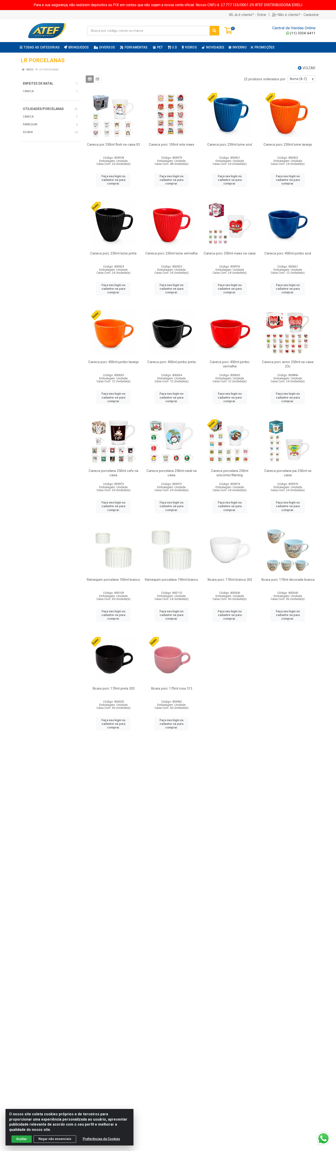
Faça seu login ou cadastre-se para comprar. (113, 179)
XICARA (28, 132)
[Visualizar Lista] (97, 79)
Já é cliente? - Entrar (250, 14)
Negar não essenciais (54, 1139)
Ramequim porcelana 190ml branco (171, 580)
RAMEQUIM (30, 124)
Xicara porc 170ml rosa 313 (171, 688)
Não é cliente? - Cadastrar (298, 14)
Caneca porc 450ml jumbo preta (171, 362)
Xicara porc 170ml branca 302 (229, 580)
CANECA (28, 91)
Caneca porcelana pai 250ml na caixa (287, 473)
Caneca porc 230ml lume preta (113, 253)
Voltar (308, 68)
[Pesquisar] (214, 30)
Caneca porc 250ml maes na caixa (230, 253)
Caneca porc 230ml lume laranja (288, 144)
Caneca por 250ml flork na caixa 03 (113, 144)
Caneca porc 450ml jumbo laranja (113, 362)
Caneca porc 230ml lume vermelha (171, 253)
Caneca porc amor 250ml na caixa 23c (287, 364)
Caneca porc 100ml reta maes (171, 144)
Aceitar (21, 1139)
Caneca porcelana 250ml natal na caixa (172, 473)
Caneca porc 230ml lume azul (229, 144)
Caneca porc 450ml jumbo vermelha (229, 364)
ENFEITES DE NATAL (38, 83)
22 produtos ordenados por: (265, 79)
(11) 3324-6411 (302, 33)
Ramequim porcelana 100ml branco (113, 580)
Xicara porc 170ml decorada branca (288, 580)
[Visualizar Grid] (90, 79)
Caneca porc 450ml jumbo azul (287, 253)
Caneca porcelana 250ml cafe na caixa (113, 473)
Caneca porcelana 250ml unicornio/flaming (229, 473)
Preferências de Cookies (101, 1139)
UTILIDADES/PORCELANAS (43, 109)
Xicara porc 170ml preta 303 (113, 688)
